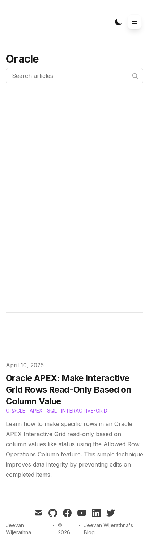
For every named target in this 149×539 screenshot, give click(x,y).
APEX (36, 411)
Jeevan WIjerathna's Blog (108, 528)
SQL (52, 411)
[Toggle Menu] (134, 21)
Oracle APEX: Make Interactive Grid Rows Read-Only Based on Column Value (68, 389)
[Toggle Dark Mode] (118, 22)
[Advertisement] (74, 181)
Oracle (15, 411)
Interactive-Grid (84, 411)
